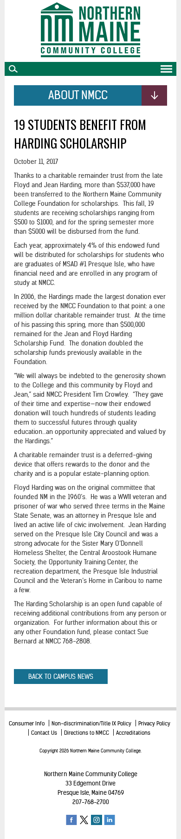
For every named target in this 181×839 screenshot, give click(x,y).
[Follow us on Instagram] (96, 819)
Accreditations (133, 732)
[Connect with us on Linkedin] (109, 819)
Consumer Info (27, 723)
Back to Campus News (60, 676)
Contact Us (44, 732)
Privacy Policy (154, 723)
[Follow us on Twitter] (84, 819)
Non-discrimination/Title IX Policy (91, 723)
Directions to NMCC (86, 732)
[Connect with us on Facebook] (71, 819)
